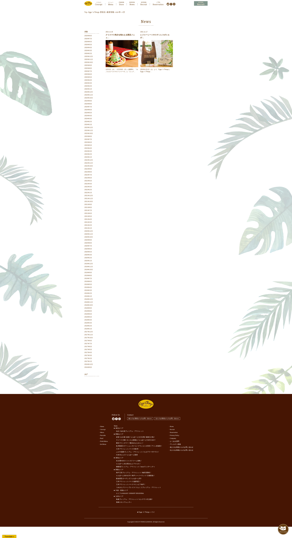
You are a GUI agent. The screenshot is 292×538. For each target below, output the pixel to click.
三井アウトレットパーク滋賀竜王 (127, 481)
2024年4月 (88, 115)
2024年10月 (88, 98)
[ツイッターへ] (168, 4)
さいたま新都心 (132, 440)
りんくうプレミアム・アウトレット (148, 487)
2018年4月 (88, 320)
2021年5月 (88, 216)
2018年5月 (88, 317)
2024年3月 (88, 118)
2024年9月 (88, 101)
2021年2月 (88, 225)
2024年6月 (88, 110)
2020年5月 (88, 252)
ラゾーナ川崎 (120, 440)
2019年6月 (88, 281)
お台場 (122, 437)
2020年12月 (88, 231)
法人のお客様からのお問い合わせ (167, 418)
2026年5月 (88, 44)
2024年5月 (88, 113)
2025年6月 (88, 74)
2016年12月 (88, 364)
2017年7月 (88, 343)
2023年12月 (88, 127)
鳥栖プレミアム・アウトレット (127, 499)
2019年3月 (88, 290)
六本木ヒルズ (120, 455)
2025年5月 (88, 77)
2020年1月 (88, 261)
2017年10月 (88, 338)
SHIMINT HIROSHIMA (136, 493)
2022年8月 (88, 172)
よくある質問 (174, 441)
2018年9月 (88, 308)
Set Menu (103, 444)
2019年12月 (88, 264)
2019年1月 (88, 296)
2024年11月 (88, 95)
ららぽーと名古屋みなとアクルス (127, 464)
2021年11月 (88, 198)
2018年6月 (88, 314)
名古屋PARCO (120, 461)
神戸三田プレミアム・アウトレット (128, 473)
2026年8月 (88, 36)
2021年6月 (88, 213)
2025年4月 (88, 80)
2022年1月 (88, 192)
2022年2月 (88, 189)
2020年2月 (88, 258)
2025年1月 (88, 89)
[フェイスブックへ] (171, 4)
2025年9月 (88, 65)
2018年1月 (88, 329)
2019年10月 (88, 269)
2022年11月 (88, 163)
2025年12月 (88, 56)
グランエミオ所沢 (144, 446)
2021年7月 (88, 210)
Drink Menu (104, 441)
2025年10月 (88, 62)
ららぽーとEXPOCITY (123, 476)
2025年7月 (88, 71)
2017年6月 (88, 346)
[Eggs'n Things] (88, 4)
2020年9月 (88, 240)
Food (101, 438)
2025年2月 (88, 86)
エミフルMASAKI (122, 493)
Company (173, 438)
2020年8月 (88, 243)
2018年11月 (88, 302)
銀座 (127, 437)
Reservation (158, 4)
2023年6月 (88, 142)
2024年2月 (88, 121)
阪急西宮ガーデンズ (123, 478)
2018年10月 (88, 305)
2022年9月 (88, 169)
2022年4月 (88, 184)
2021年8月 (88, 207)
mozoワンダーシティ (148, 467)
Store (121, 4)
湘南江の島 (150, 437)
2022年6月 (88, 178)
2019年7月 (88, 278)
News (132, 4)
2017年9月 (88, 340)
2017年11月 (88, 335)
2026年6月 (88, 41)
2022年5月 (88, 181)
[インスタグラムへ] (174, 4)
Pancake (103, 435)
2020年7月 (88, 246)
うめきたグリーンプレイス (125, 487)
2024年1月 (88, 124)
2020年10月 (88, 237)
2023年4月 (88, 148)
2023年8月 (88, 136)
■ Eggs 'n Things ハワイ (146, 512)
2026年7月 (88, 39)
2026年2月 (88, 53)
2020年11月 (88, 234)
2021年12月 (88, 195)
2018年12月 (88, 299)
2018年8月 (88, 311)
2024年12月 (88, 92)
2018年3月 (88, 323)
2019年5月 (88, 284)
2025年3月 (88, 83)
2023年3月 (88, 151)
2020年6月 (88, 249)
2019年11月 (88, 266)
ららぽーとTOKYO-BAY (147, 440)
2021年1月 (88, 228)
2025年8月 (88, 68)
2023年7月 (88, 139)
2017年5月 (88, 349)
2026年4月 (88, 47)
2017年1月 (88, 361)
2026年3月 (88, 50)
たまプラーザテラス (151, 452)
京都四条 (150, 476)
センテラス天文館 (145, 499)
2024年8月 (88, 104)
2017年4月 (88, 352)
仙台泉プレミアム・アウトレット (132, 431)
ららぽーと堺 (136, 478)
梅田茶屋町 (146, 473)
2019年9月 (88, 272)
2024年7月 (88, 107)
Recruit (143, 4)
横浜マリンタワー (122, 443)
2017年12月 (88, 332)
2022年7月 (88, 175)
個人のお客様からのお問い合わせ (140, 418)
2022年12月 (88, 160)
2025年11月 (88, 59)
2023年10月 (88, 133)
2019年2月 (88, 293)
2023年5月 (88, 145)
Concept (98, 4)
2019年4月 (88, 287)
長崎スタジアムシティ (124, 502)
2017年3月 (88, 355)
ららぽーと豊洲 (132, 455)
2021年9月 (88, 204)
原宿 (117, 437)
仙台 (117, 431)
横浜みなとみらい (136, 443)
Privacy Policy (174, 435)
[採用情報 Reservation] (201, 3)
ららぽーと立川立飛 (138, 437)
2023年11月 (88, 130)
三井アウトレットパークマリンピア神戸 (130, 484)
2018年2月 (88, 326)
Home (102, 426)
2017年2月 (88, 358)
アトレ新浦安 (156, 446)
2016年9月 (88, 367)
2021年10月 (88, 201)
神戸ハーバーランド (139, 476)
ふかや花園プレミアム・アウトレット (129, 452)
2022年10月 (88, 166)
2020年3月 (88, 255)
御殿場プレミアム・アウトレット (127, 467)
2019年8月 (88, 275)
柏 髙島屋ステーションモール (126, 446)
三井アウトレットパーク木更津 (127, 449)
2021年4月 (88, 219)
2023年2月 (88, 154)
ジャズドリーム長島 (133, 461)
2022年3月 (88, 187)
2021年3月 (88, 222)
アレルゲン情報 (175, 444)
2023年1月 (88, 157)
